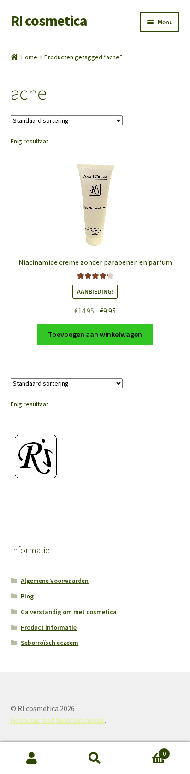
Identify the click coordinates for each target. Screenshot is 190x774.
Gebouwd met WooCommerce (58, 720)
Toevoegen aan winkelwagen (95, 334)
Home (29, 57)
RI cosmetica (49, 20)
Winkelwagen (146, 750)
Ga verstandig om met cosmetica (69, 612)
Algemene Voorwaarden (55, 580)
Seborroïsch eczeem (49, 642)
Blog (27, 596)
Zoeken (94, 758)
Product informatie (49, 627)
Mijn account (31, 758)
